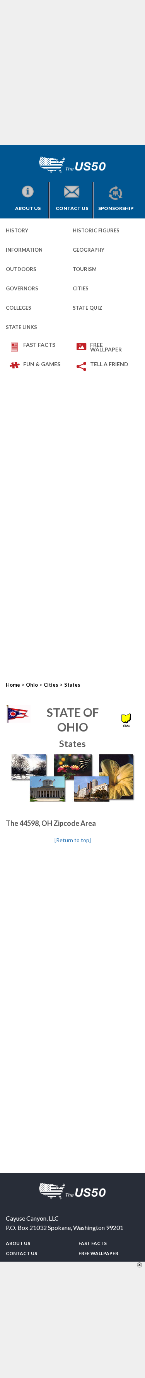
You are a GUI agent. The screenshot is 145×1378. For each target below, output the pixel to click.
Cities (81, 288)
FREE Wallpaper (106, 347)
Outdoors (21, 269)
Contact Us (72, 208)
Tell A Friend (109, 364)
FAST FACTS (39, 344)
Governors (22, 288)
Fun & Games (41, 364)
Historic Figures (96, 230)
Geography (88, 250)
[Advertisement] (72, 72)
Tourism (85, 269)
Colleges (18, 308)
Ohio (32, 685)
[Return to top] (73, 840)
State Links (21, 327)
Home (13, 685)
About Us (28, 208)
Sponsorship (115, 208)
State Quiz (87, 308)
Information (24, 250)
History (17, 230)
